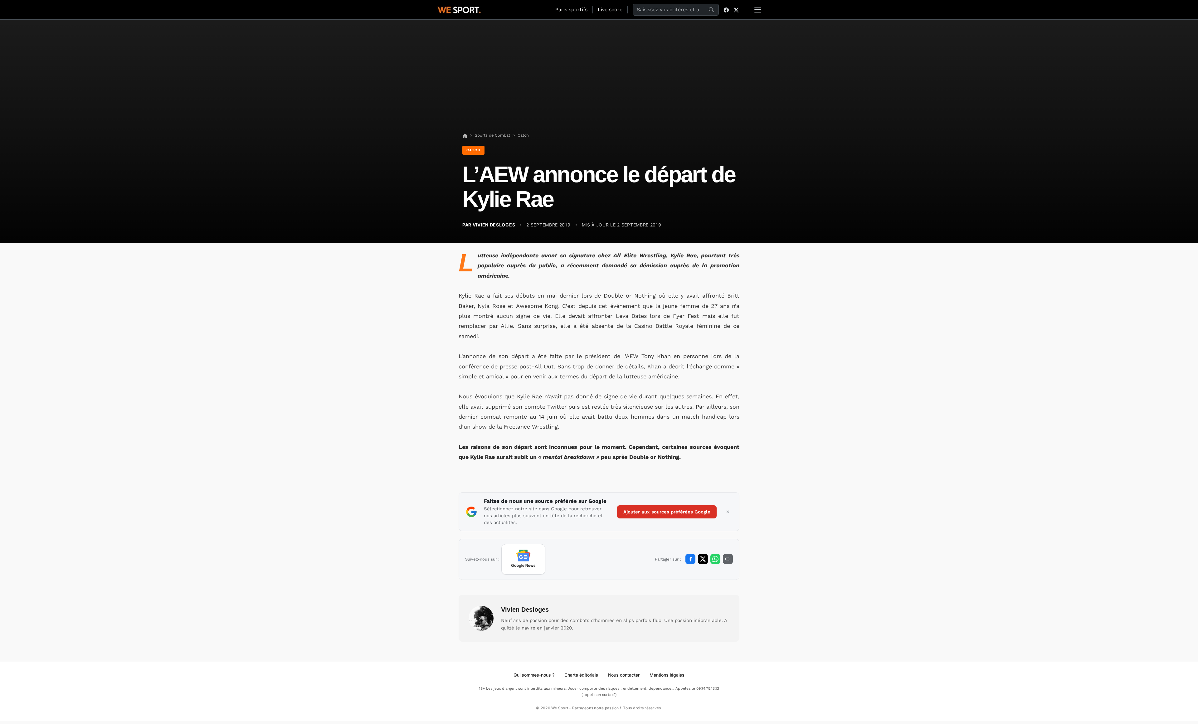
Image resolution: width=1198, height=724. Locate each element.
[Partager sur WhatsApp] (715, 559)
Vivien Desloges (525, 609)
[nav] (464, 135)
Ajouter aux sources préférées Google (666, 512)
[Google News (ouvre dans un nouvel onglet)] (523, 559)
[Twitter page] (736, 9)
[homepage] (459, 9)
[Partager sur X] (703, 559)
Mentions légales (667, 675)
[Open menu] (758, 9)
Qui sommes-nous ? (534, 675)
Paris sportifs (571, 9)
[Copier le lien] (728, 559)
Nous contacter (624, 675)
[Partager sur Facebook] (690, 559)
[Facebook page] (726, 9)
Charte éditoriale (581, 675)
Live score (610, 9)
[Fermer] (728, 512)
